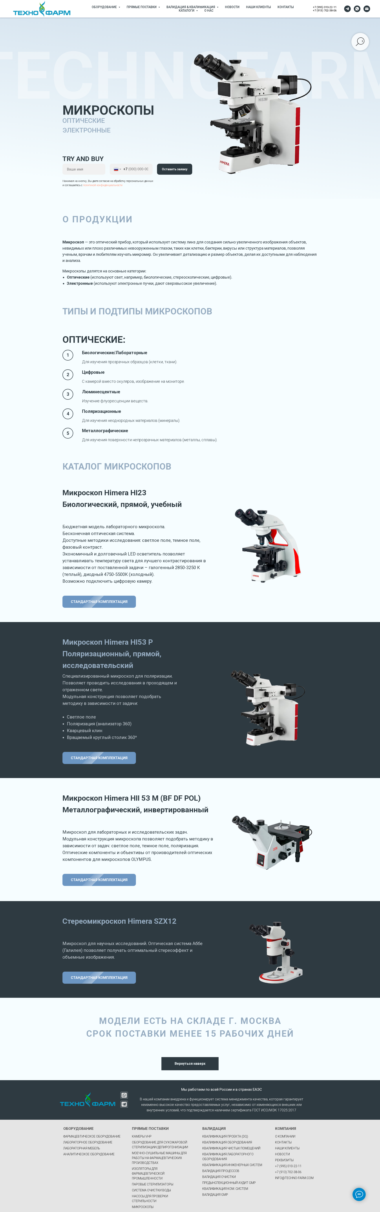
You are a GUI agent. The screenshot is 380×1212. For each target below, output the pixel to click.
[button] (99, 602)
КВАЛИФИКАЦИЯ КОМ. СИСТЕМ (225, 1188)
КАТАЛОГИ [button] (187, 10)
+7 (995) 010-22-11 (324, 7)
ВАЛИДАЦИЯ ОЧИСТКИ (219, 1177)
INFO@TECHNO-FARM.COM (294, 1178)
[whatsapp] (357, 8)
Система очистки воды (151, 1190)
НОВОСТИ (232, 7)
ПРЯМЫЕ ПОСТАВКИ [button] (142, 7)
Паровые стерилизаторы (152, 1184)
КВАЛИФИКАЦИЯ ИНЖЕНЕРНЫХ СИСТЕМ (232, 1165)
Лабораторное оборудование (87, 1142)
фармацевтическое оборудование (92, 1136)
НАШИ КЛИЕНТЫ (258, 7)
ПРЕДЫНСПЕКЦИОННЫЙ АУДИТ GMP (229, 1183)
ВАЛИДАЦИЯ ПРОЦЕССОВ (220, 1171)
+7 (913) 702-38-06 (324, 10)
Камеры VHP (142, 1136)
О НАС (208, 10)
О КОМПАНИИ (285, 1136)
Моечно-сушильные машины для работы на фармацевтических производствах (159, 1158)
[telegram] (347, 8)
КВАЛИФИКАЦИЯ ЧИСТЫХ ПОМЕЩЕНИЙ (231, 1148)
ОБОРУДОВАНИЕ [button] (104, 7)
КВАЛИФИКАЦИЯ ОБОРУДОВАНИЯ (227, 1142)
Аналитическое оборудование (89, 1154)
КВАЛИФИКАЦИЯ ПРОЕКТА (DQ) (225, 1136)
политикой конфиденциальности (102, 185)
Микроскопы (142, 1207)
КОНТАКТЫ (286, 7)
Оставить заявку (174, 169)
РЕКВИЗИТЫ (284, 1160)
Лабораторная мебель (81, 1148)
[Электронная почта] (367, 8)
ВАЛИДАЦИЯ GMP (215, 1194)
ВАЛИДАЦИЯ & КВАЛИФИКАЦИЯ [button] (191, 7)
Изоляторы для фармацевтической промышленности (148, 1173)
